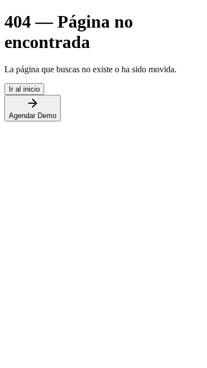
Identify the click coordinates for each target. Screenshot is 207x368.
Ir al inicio (24, 89)
